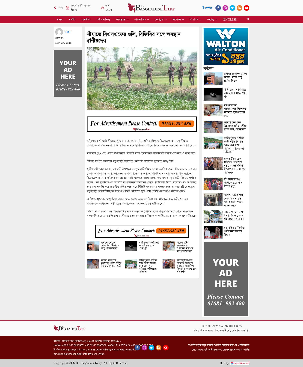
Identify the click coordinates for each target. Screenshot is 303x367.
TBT (68, 32)
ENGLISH (230, 19)
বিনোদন (177, 19)
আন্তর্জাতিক (140, 19)
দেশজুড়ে (120, 19)
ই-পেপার (207, 8)
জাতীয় (72, 19)
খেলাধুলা (159, 19)
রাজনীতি (86, 19)
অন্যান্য (210, 19)
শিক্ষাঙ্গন (194, 19)
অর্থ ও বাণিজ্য (103, 19)
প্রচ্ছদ (59, 19)
